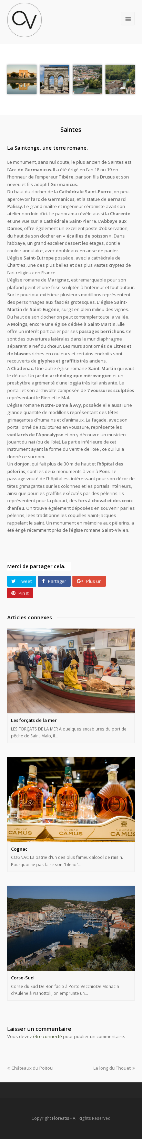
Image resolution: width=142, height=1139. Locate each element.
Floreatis (60, 1118)
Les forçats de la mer (34, 720)
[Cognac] (71, 799)
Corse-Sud (22, 978)
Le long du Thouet (112, 1068)
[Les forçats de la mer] (71, 671)
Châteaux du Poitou (32, 1068)
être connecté (47, 1036)
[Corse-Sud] (71, 928)
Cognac (19, 849)
